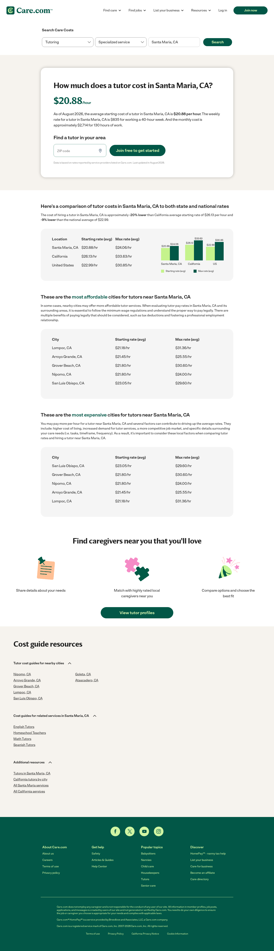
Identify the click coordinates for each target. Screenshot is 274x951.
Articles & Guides (103, 860)
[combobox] (174, 42)
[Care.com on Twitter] (130, 831)
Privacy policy (51, 873)
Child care (147, 866)
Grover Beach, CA (66, 365)
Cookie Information (177, 933)
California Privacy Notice (145, 933)
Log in (222, 10)
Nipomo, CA (61, 374)
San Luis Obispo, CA (68, 383)
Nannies (146, 860)
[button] (42, 663)
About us (48, 853)
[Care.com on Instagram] (158, 831)
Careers (47, 860)
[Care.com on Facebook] (115, 831)
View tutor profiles (137, 612)
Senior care (148, 885)
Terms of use (50, 866)
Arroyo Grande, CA (67, 357)
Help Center (99, 866)
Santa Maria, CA (65, 247)
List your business (201, 860)
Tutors (145, 879)
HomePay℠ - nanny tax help (208, 853)
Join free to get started (137, 150)
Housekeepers (150, 873)
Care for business (201, 866)
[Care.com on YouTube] (144, 831)
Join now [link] (250, 10)
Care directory (199, 879)
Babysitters (148, 853)
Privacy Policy (116, 933)
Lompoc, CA (62, 348)
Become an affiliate (202, 873)
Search (218, 42)
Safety (96, 853)
